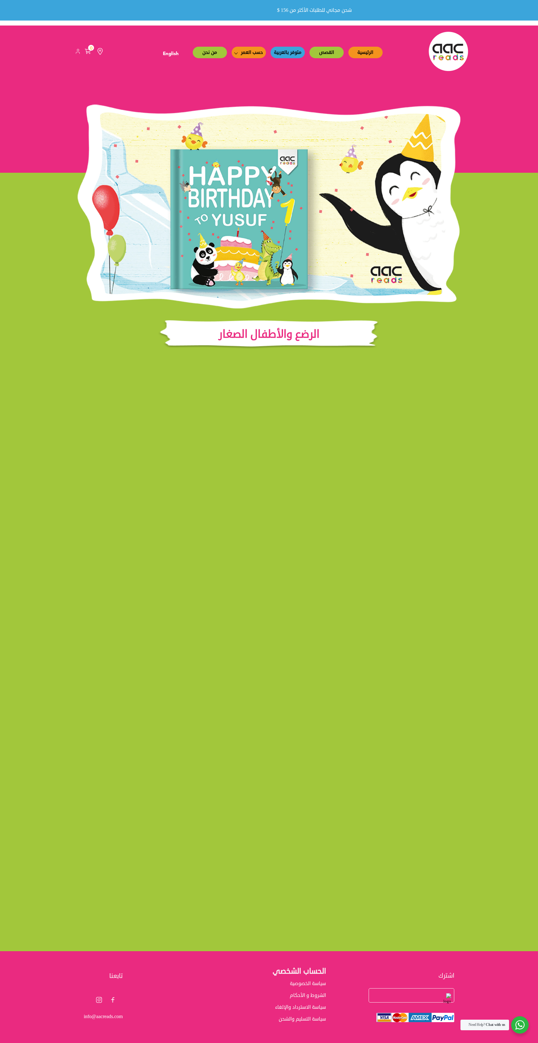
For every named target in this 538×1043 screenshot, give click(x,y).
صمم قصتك (402, 640)
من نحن (209, 52)
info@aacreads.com (103, 1016)
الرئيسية (365, 52)
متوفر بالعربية (287, 52)
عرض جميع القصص (269, 958)
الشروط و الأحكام (308, 995)
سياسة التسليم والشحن (302, 1019)
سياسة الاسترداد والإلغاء (300, 1007)
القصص (326, 52)
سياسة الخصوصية (308, 983)
